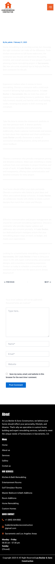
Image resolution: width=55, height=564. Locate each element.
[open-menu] (50, 7)
